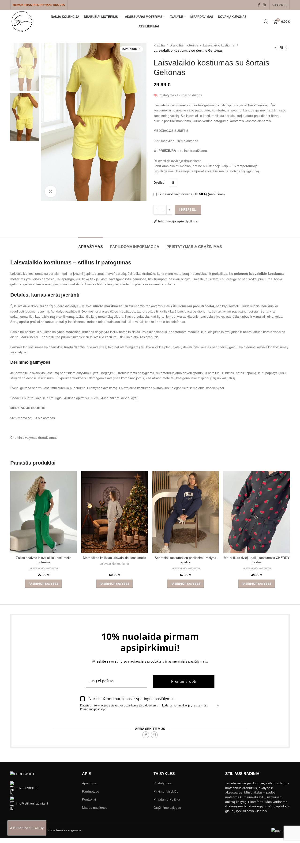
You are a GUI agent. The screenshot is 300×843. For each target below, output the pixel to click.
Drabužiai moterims (183, 45)
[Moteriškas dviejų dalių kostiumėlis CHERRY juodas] (256, 512)
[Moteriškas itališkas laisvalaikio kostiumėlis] (114, 512)
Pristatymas (162, 783)
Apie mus (89, 783)
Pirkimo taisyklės (166, 791)
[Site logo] (22, 21)
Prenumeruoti (183, 681)
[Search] (266, 21)
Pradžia (159, 45)
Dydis (158, 182)
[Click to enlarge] (50, 191)
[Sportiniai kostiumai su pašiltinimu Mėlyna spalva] (185, 512)
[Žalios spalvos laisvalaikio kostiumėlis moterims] (43, 512)
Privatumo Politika (167, 799)
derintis (80, 347)
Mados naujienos (94, 807)
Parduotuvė (90, 791)
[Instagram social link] (264, 5)
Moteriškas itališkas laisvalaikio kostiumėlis (114, 558)
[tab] (90, 244)
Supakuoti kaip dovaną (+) (191, 194)
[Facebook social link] (258, 5)
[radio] (173, 183)
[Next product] (287, 48)
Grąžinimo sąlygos (167, 807)
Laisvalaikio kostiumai (219, 45)
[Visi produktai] (281, 48)
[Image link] (22, 774)
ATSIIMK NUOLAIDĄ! (27, 828)
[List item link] (42, 788)
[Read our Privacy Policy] (217, 706)
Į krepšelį (188, 209)
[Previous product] (275, 48)
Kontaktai (89, 799)
